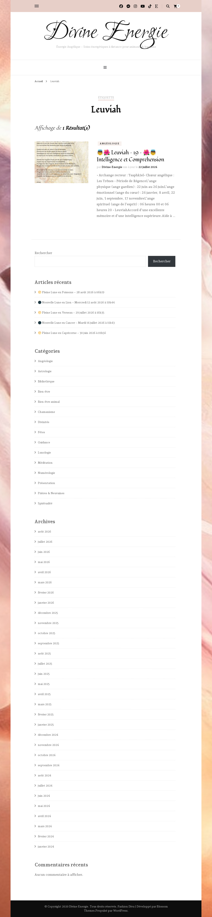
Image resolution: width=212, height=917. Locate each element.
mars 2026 (45, 582)
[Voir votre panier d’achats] (175, 6)
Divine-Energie (112, 167)
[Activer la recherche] (168, 6)
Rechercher (43, 253)
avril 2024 (44, 816)
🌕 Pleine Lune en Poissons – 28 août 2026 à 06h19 (71, 292)
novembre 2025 (48, 623)
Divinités (43, 422)
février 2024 (46, 836)
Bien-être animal (49, 401)
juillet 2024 (45, 785)
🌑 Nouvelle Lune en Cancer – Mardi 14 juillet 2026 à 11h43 (76, 322)
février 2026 (46, 592)
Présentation (46, 483)
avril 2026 (44, 572)
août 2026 (44, 531)
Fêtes (41, 432)
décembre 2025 (48, 612)
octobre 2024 (46, 755)
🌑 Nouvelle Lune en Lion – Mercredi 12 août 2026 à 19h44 (76, 302)
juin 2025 (44, 673)
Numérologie (46, 472)
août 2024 (44, 775)
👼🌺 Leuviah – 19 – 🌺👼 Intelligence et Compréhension (130, 156)
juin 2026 (44, 551)
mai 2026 (44, 562)
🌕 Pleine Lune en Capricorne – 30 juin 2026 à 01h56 (72, 332)
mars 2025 (45, 704)
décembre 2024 (48, 734)
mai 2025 (44, 684)
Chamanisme (46, 412)
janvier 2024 (46, 846)
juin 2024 (44, 795)
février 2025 (46, 714)
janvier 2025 (46, 724)
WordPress (120, 910)
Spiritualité (45, 503)
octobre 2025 (46, 633)
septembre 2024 (48, 765)
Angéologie (109, 143)
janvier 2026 (46, 602)
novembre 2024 (48, 745)
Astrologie (45, 371)
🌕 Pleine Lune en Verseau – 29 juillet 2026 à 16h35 (71, 312)
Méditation (45, 462)
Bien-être (44, 391)
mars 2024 (45, 826)
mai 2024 (44, 806)
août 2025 (44, 653)
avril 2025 (44, 694)
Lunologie (44, 452)
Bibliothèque (46, 381)
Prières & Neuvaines (51, 493)
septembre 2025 (48, 643)
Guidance (44, 442)
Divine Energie (106, 32)
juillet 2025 (45, 663)
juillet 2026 (45, 541)
